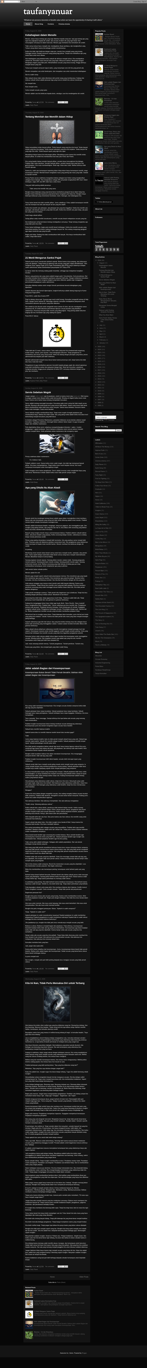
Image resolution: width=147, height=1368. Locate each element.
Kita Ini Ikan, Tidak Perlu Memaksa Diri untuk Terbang (54, 983)
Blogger (84, 1353)
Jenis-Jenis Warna (110, 163)
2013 (99, 382)
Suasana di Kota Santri (103, 602)
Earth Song (99, 468)
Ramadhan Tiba (100, 585)
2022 (99, 355)
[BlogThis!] (61, 102)
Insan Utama (99, 514)
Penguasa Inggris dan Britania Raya (111, 116)
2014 (99, 379)
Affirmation (99, 443)
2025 (99, 346)
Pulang (97, 581)
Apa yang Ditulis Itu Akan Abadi (42, 487)
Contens (51, 24)
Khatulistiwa (99, 521)
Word (97, 641)
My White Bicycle (101, 556)
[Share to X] (63, 102)
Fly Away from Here (102, 482)
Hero (97, 493)
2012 (99, 385)
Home (28, 24)
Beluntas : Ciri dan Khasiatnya (43, 1332)
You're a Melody (100, 645)
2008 (99, 396)
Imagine (98, 510)
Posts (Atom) (61, 1282)
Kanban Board (38, 1290)
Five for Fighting (100, 478)
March (101, 337)
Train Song (99, 627)
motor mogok (39, 396)
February (102, 340)
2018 (99, 367)
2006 (99, 402)
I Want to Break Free (102, 507)
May (101, 331)
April (101, 334)
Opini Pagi (98, 560)
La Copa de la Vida (101, 528)
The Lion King (100, 609)
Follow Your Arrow (101, 486)
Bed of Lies (99, 454)
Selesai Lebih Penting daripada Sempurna (111, 178)
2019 (99, 364)
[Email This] (59, 102)
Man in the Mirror (101, 542)
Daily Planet (34, 105)
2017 (99, 370)
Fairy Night (99, 475)
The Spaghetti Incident (103, 616)
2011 (99, 388)
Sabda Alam (99, 599)
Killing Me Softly (100, 524)
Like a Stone (99, 535)
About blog (39, 24)
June (101, 328)
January (102, 343)
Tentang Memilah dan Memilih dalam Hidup (49, 116)
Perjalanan (99, 567)
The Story (98, 620)
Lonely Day (99, 538)
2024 (99, 349)
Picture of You (100, 574)
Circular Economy (101, 659)
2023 (99, 352)
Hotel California (100, 503)
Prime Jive (98, 577)
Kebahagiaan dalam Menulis (40, 35)
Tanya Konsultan (101, 673)
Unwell (97, 631)
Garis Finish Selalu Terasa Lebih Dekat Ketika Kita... (108, 319)
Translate (111, 420)
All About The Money (102, 447)
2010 (99, 391)
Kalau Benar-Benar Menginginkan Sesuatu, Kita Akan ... (108, 300)
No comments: (50, 102)
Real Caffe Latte (100, 588)
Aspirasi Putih (34, 381)
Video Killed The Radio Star (104, 634)
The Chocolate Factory (103, 606)
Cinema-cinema (64, 24)
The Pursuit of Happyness (104, 613)
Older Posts (83, 1277)
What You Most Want (106, 315)
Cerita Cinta (99, 457)
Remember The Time (102, 592)
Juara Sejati (99, 517)
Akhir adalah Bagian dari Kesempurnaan (47, 668)
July (101, 325)
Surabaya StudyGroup (102, 670)
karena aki (76, 396)
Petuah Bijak (99, 570)
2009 (99, 394)
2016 (99, 373)
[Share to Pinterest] (67, 102)
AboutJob (98, 656)
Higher (97, 496)
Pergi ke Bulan (100, 563)
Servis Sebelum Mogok (38, 392)
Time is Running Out (102, 624)
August (102, 263)
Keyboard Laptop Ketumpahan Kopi (45, 1301)
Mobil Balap (34, 482)
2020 (99, 361)
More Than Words (101, 553)
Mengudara (99, 546)
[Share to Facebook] (65, 102)
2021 (99, 358)
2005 (99, 405)
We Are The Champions (103, 638)
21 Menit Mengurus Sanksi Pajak (43, 257)
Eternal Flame (100, 471)
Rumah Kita (99, 595)
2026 (99, 260)
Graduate (98, 489)
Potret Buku (99, 666)
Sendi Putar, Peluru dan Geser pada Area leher (112, 132)
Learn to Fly (99, 531)
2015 (99, 376)
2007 (99, 399)
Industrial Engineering (102, 663)
